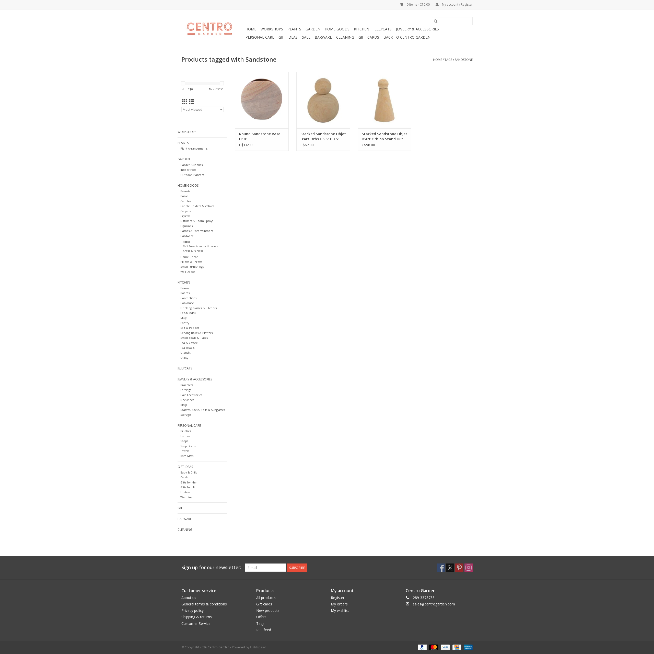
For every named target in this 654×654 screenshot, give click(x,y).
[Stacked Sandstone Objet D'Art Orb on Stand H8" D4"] (384, 100)
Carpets (185, 211)
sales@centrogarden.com (434, 604)
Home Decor (189, 257)
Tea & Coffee (189, 343)
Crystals (185, 216)
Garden (313, 29)
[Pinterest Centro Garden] (459, 567)
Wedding (186, 497)
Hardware (187, 236)
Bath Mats (186, 456)
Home (251, 29)
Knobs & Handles (193, 250)
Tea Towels (187, 347)
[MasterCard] (433, 647)
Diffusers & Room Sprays (196, 221)
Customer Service (196, 623)
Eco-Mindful (188, 313)
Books (184, 196)
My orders (339, 604)
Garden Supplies (191, 165)
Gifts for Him (188, 487)
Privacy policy (192, 610)
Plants (294, 29)
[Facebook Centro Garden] (441, 567)
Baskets (185, 191)
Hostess (185, 492)
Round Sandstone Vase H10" (259, 136)
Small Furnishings (192, 266)
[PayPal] (421, 647)
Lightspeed (258, 647)
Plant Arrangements (193, 148)
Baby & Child (188, 472)
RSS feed (263, 629)
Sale (306, 37)
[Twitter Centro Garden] (450, 567)
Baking (184, 288)
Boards (185, 293)
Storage (185, 414)
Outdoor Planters (192, 175)
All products (266, 597)
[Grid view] (185, 101)
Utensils (185, 352)
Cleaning (345, 37)
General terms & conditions (204, 604)
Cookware (187, 303)
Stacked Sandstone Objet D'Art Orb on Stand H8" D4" (384, 136)
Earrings (185, 390)
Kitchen (361, 29)
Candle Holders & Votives (197, 206)
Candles (185, 201)
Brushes (185, 431)
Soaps (184, 441)
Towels (184, 451)
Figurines (186, 226)
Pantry (184, 323)
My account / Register (457, 4)
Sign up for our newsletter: (211, 567)
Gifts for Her (188, 482)
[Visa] (445, 647)
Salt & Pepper (189, 328)
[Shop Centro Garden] (212, 29)
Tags (448, 60)
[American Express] (467, 647)
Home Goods (337, 29)
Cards (184, 477)
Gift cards (368, 37)
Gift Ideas (288, 37)
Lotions (185, 436)
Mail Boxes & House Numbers (200, 246)
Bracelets (186, 385)
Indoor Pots (188, 170)
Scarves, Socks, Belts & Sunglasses (202, 410)
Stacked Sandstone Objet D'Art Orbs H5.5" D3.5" (323, 136)
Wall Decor (187, 272)
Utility (184, 357)
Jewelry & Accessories (417, 29)
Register (337, 597)
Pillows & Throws (191, 262)
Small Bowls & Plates (194, 338)
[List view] (191, 101)
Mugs (183, 318)
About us (188, 597)
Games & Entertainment (196, 231)
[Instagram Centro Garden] (468, 567)
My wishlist (340, 610)
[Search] (435, 21)
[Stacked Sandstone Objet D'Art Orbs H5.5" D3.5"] (323, 100)
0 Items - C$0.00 (418, 4)
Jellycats (382, 29)
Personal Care (260, 37)
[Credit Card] (456, 647)
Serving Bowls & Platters (196, 333)
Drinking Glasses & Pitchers (198, 308)
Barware (323, 37)
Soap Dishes (188, 446)
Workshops (272, 29)
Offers (261, 616)
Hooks (186, 241)
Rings (183, 405)
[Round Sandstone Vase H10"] (262, 100)
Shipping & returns (196, 616)
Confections (188, 298)
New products (267, 610)
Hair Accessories (191, 395)
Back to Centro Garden (406, 37)
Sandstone (464, 60)
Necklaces (187, 400)
